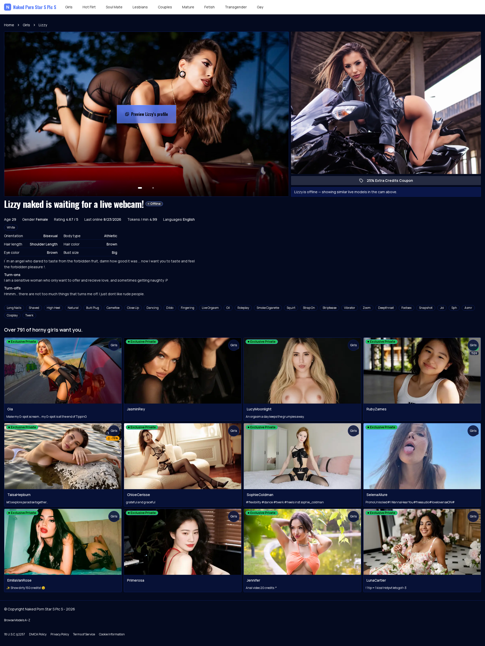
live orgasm (210, 308)
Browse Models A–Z (17, 620)
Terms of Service (84, 634)
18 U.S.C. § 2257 (14, 634)
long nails (14, 308)
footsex (406, 308)
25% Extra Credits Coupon (392, 181)
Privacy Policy (60, 634)
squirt (291, 308)
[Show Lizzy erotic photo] (140, 187)
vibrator (349, 308)
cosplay (12, 315)
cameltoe (113, 308)
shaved (34, 308)
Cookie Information (112, 634)
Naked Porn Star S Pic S (31, 7)
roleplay (243, 308)
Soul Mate (114, 7)
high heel (53, 308)
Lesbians (140, 7)
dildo (169, 308)
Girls (68, 7)
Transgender (236, 7)
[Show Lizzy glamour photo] (153, 187)
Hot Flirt (89, 7)
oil (228, 308)
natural (73, 308)
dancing (153, 308)
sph (454, 308)
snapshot (425, 308)
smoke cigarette (268, 308)
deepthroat (386, 308)
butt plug (92, 308)
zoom (367, 308)
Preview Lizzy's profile (153, 115)
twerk (29, 315)
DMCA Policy (37, 634)
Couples (165, 7)
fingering (187, 308)
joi (442, 308)
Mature (188, 7)
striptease (329, 308)
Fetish (209, 7)
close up (133, 308)
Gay (260, 7)
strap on (309, 308)
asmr (468, 308)
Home (9, 24)
